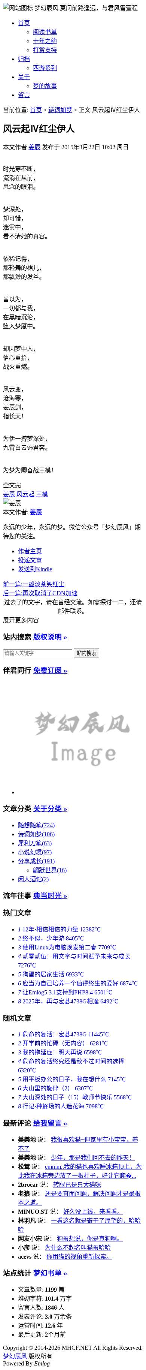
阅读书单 (45, 32)
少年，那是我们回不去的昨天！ (93, 1157)
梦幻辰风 (47, 8)
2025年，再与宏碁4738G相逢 (68, 1001)
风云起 (25, 494)
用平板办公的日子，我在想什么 (72, 1079)
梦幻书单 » (50, 1273)
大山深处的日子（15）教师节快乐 (75, 1097)
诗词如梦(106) (36, 834)
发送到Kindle (35, 569)
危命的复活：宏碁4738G (63, 1034)
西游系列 (45, 68)
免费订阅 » (50, 670)
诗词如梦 (60, 110)
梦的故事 (45, 86)
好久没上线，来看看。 (93, 1211)
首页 (24, 23)
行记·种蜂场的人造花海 (61, 1106)
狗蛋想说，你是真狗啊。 (90, 1238)
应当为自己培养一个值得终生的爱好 (78, 983)
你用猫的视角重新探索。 (79, 1256)
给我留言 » (50, 1123)
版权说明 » (50, 637)
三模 (42, 494)
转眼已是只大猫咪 (77, 1184)
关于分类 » (50, 809)
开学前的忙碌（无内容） (63, 1043)
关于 (24, 77)
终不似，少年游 (51, 938)
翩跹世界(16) (50, 870)
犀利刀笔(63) (35, 843)
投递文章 (30, 560)
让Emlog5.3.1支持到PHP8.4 (65, 992)
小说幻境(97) (35, 852)
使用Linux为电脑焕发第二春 (67, 947)
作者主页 (30, 551)
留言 (24, 95)
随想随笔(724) (36, 825)
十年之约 (45, 41)
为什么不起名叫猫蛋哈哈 (78, 1247)
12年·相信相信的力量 (59, 929)
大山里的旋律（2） (55, 1088)
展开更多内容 (21, 620)
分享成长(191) (36, 861)
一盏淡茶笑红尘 (33, 584)
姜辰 (34, 147)
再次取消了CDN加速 (40, 593)
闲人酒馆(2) (33, 879)
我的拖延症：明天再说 (60, 1052)
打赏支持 (45, 50)
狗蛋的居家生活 (51, 974)
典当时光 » (50, 896)
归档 (24, 59)
